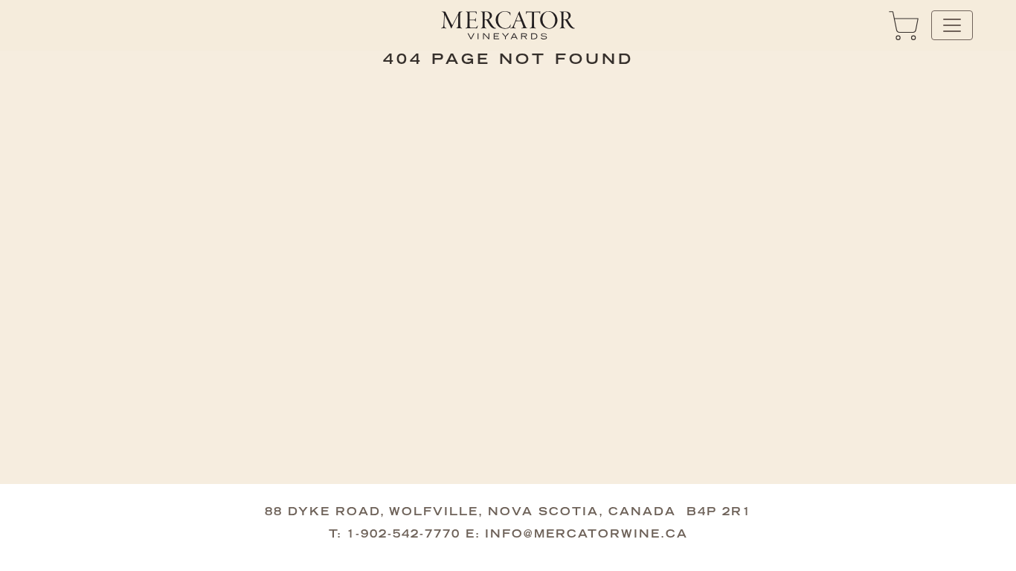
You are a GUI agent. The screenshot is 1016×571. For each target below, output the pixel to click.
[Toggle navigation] (952, 25)
